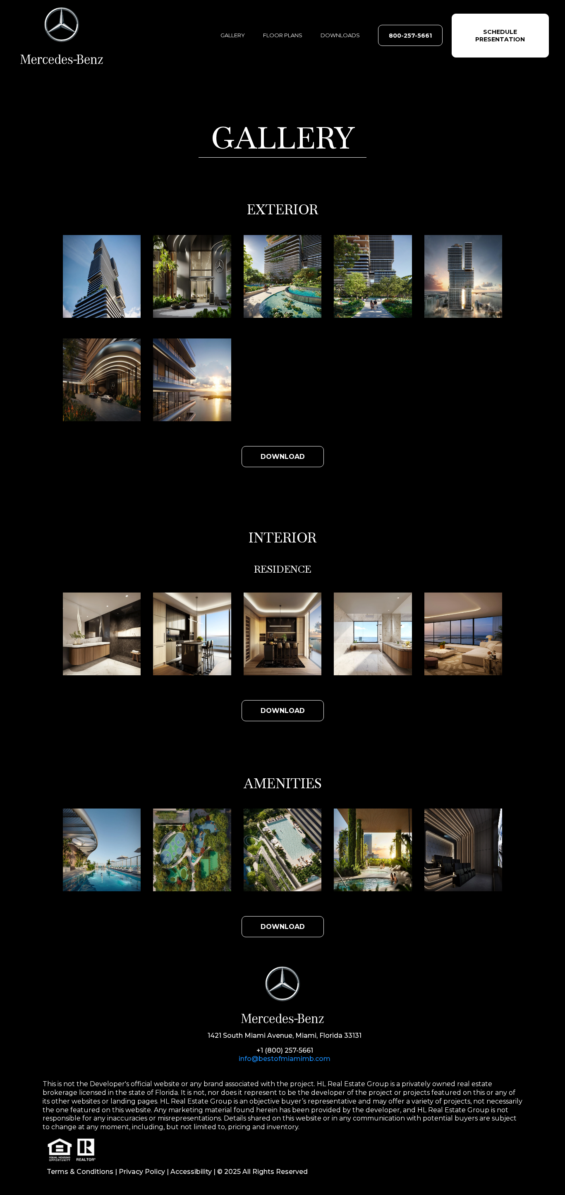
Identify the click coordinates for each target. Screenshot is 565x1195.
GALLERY (232, 35)
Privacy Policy (142, 1172)
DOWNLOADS (340, 35)
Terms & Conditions (80, 1172)
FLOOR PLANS (282, 35)
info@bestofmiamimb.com (284, 1059)
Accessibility (191, 1172)
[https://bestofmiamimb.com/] (90, 35)
